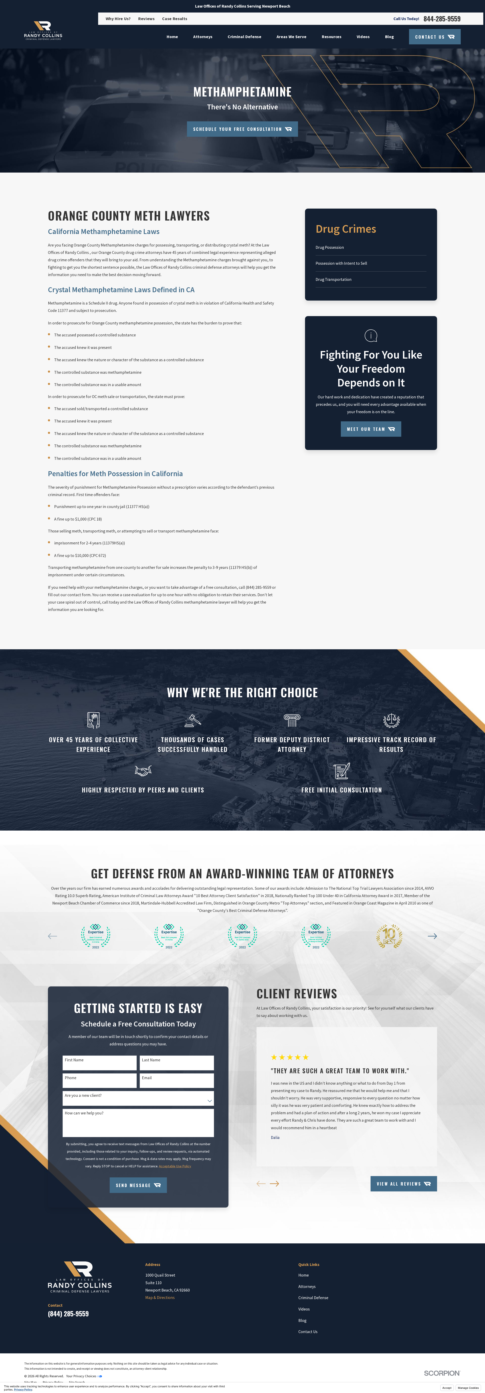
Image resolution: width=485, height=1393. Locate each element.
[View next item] (432, 936)
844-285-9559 (442, 18)
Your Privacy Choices (81, 1376)
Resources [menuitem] (332, 36)
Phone (70, 1077)
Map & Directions (160, 1297)
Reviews (146, 18)
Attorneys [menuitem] (203, 36)
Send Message (133, 1185)
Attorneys (307, 1286)
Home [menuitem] (172, 36)
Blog (302, 1320)
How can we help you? (84, 1112)
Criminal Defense (313, 1297)
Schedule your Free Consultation (237, 129)
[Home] (43, 30)
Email (147, 1077)
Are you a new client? (83, 1095)
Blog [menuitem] (389, 36)
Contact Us (430, 37)
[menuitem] (371, 247)
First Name (74, 1059)
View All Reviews (399, 1184)
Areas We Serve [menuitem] (292, 36)
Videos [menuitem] (363, 36)
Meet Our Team (366, 429)
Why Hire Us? (118, 18)
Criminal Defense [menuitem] (244, 36)
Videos (304, 1309)
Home (303, 1275)
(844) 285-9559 (68, 1313)
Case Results (174, 18)
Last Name (151, 1059)
